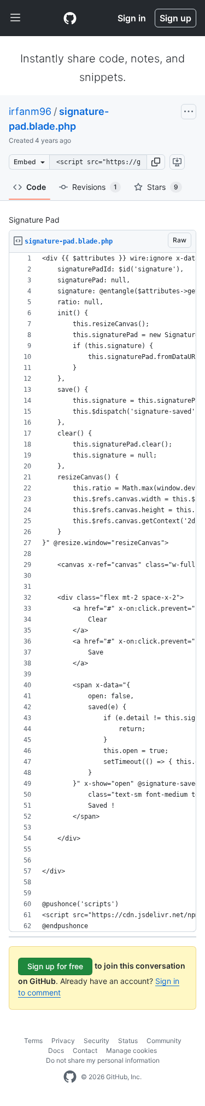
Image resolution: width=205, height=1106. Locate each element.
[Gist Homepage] (70, 18)
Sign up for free (55, 966)
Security (96, 1040)
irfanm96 (30, 111)
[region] (102, 592)
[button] (156, 162)
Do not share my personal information (103, 1060)
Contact (85, 1050)
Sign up (175, 18)
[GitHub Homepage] (70, 1077)
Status (128, 1040)
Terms (33, 1040)
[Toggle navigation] (15, 18)
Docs (56, 1050)
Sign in (132, 18)
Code (36, 187)
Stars (162, 187)
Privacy (63, 1040)
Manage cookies (131, 1050)
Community (164, 1040)
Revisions (94, 187)
